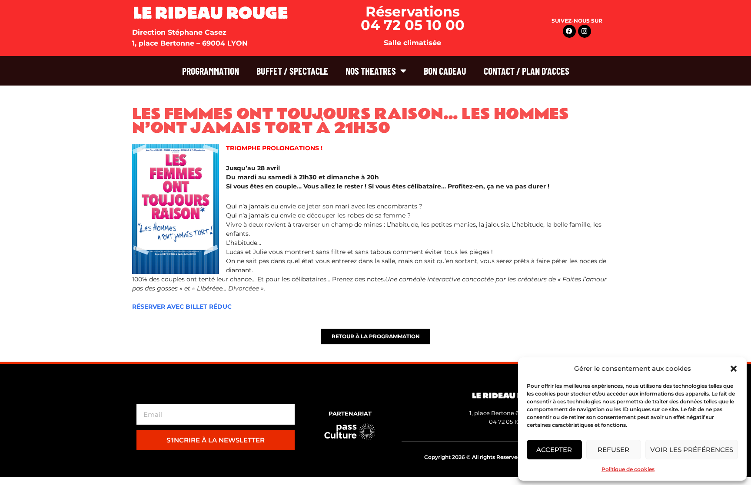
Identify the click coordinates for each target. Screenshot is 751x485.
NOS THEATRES (371, 70)
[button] (733, 368)
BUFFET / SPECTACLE (292, 70)
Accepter (554, 449)
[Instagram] (584, 31)
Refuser (613, 449)
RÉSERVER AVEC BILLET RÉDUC (182, 306)
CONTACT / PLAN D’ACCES (526, 70)
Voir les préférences (691, 449)
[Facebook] (569, 31)
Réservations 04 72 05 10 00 (413, 18)
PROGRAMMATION (210, 70)
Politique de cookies (628, 469)
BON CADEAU (445, 70)
